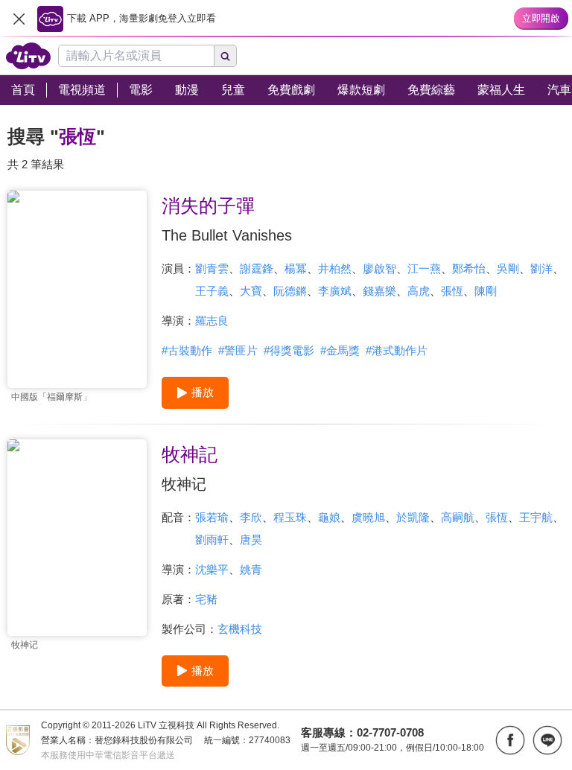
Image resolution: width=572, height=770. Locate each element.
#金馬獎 (340, 350)
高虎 (418, 290)
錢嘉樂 (379, 290)
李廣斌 (335, 290)
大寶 (251, 290)
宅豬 (206, 599)
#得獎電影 (289, 350)
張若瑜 (212, 517)
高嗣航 (457, 517)
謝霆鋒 (256, 268)
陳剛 (485, 290)
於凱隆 (413, 517)
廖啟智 (379, 268)
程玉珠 (290, 517)
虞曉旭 (368, 517)
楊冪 (296, 268)
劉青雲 (212, 268)
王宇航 (536, 517)
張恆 (452, 290)
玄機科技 (239, 629)
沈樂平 (212, 569)
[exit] (18, 18)
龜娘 (329, 517)
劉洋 (541, 268)
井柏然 (335, 268)
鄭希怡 (469, 268)
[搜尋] (225, 56)
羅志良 (212, 320)
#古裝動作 (187, 350)
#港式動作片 (397, 350)
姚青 (251, 569)
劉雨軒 (212, 539)
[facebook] (510, 740)
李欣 (251, 517)
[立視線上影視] (28, 55)
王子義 (212, 290)
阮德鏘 (290, 290)
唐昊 (251, 539)
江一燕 (424, 268)
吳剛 (508, 268)
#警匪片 (238, 350)
